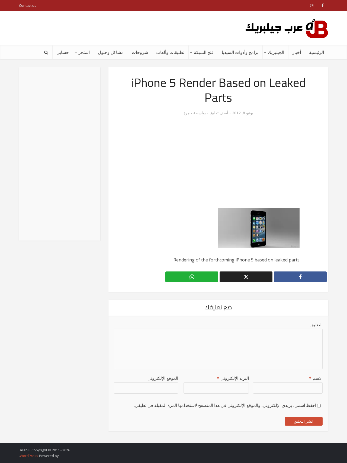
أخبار (296, 52)
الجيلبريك (276, 52)
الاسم (316, 378)
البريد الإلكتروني (233, 378)
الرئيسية (316, 52)
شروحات (140, 52)
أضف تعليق (219, 113)
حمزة (188, 113)
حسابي (62, 52)
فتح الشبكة (204, 52)
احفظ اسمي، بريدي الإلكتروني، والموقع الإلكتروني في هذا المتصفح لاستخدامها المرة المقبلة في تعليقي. (225, 405)
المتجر (84, 52)
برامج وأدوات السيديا (240, 52)
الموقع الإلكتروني (162, 378)
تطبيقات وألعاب (170, 52)
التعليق (316, 325)
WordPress (29, 455)
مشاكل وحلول (111, 52)
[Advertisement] (117, 28)
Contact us (27, 5)
